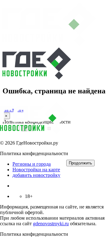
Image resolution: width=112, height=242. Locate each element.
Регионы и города (31, 164)
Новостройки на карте (36, 169)
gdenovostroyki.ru (51, 223)
